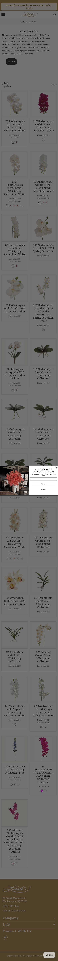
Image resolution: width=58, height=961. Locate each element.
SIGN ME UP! (44, 484)
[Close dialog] (56, 467)
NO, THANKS (43, 489)
